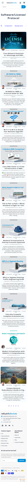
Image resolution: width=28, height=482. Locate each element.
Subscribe (21, 460)
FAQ (2, 433)
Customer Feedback (19, 442)
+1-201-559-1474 (7, 422)
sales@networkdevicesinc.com (10, 416)
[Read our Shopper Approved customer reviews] (22, 480)
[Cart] (24, 2)
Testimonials (17, 437)
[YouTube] (9, 425)
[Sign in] (20, 2)
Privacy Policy (4, 445)
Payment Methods (5, 436)
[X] (12, 425)
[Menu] (2, 2)
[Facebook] (6, 425)
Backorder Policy (5, 443)
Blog (16, 439)
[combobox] (13, 6)
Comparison (8, 26)
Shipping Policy (4, 438)
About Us (17, 435)
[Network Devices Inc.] (12, 2)
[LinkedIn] (2, 425)
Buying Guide (19, 26)
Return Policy (4, 440)
